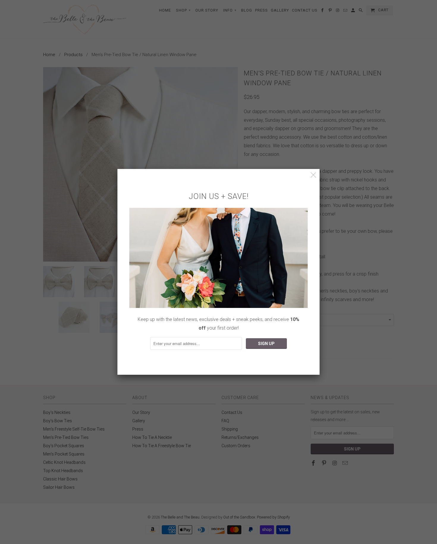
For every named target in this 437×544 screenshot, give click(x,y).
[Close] (313, 175)
